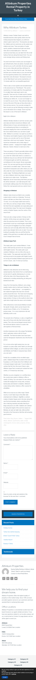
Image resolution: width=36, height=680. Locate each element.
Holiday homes (8, 528)
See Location (16, 627)
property (22, 423)
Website (6, 482)
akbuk (5, 420)
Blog (12, 418)
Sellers (20, 418)
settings (14, 674)
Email (6, 473)
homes (14, 423)
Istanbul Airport (8, 539)
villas (5, 425)
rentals (28, 423)
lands (18, 423)
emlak (26, 420)
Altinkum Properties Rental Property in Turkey (18, 7)
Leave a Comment (25, 31)
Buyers (16, 418)
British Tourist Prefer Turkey (11, 536)
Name (6, 463)
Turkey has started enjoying (12, 532)
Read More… (25, 573)
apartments (16, 420)
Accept (4, 677)
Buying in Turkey (8, 543)
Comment (7, 444)
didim (22, 420)
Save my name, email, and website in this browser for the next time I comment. (15, 495)
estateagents (7, 423)
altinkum (10, 420)
